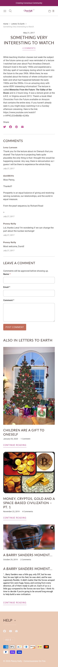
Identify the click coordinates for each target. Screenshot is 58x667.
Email (6, 287)
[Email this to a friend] (22, 127)
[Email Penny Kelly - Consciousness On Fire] (18, 631)
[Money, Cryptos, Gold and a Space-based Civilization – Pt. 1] (29, 472)
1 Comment (25, 439)
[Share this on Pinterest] (16, 127)
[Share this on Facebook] (10, 127)
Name (7, 274)
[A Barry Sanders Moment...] (29, 537)
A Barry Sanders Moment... (27, 555)
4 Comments (29, 48)
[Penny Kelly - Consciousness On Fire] (29, 11)
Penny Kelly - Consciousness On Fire (28, 661)
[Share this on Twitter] (5, 127)
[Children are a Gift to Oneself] (29, 386)
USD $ (8, 640)
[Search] (10, 11)
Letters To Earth (18, 24)
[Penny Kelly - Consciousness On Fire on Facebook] (6, 631)
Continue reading (14, 445)
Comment (8, 300)
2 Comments (25, 559)
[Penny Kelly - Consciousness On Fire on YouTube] (12, 631)
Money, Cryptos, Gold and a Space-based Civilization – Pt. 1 (29, 503)
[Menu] (5, 11)
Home (5, 24)
